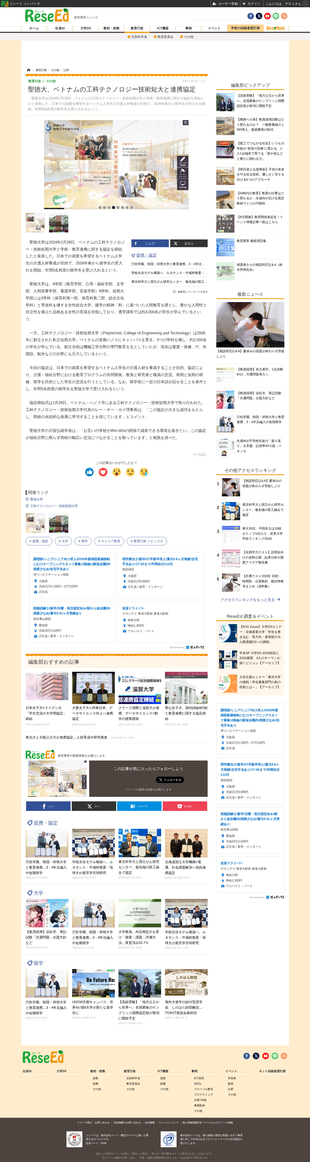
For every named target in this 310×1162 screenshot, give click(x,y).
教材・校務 (111, 28)
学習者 (232, 1078)
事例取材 (199, 1105)
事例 (188, 28)
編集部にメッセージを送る (193, 291)
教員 (230, 1083)
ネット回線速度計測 (272, 1071)
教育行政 (137, 28)
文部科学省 (139, 37)
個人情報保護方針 (192, 1122)
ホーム (34, 28)
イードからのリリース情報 (218, 1122)
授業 (95, 1078)
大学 (65, 541)
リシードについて (169, 1122)
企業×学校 (200, 1100)
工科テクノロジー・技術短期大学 (54, 506)
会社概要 (150, 1122)
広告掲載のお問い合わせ (127, 1122)
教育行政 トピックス (148, 541)
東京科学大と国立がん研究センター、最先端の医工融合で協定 (175, 281)
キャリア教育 (110, 541)
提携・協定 (146, 255)
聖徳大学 (36, 499)
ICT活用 (199, 1078)
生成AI (60, 28)
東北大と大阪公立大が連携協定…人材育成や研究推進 (80, 737)
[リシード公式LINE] (275, 1056)
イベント (214, 28)
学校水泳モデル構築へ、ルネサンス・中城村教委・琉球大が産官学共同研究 (185, 273)
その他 (188, 37)
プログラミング (203, 1094)
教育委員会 (165, 37)
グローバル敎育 (203, 1089)
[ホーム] (29, 70)
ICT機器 (163, 28)
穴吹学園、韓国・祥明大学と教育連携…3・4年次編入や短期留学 (177, 264)
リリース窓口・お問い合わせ (93, 1122)
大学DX (85, 28)
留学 (84, 541)
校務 (95, 1083)
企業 (230, 1089)
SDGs (197, 1083)
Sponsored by (177, 647)
